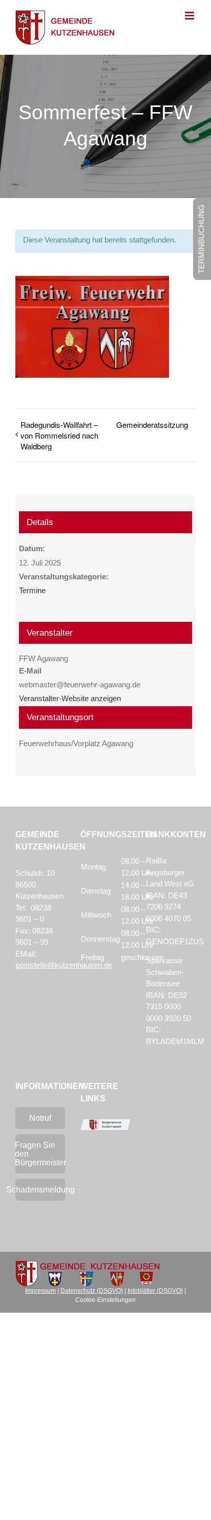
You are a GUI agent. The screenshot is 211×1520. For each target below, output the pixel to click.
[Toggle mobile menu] (190, 15)
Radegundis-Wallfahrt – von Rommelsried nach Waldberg (59, 435)
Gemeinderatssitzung (152, 424)
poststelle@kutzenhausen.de (63, 965)
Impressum (40, 1290)
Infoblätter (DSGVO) (155, 1290)
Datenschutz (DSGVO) (91, 1290)
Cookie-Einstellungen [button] (105, 1300)
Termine (32, 590)
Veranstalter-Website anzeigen (70, 698)
